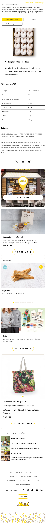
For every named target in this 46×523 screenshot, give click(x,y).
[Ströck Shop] (23, 320)
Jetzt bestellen (23, 424)
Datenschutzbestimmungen (34, 3)
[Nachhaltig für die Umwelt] (23, 221)
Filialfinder (23, 198)
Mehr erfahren (24, 252)
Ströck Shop (7, 336)
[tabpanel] (23, 282)
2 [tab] (16, 302)
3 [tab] (18, 302)
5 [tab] (23, 302)
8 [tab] (30, 302)
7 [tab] (28, 302)
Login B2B (23, 496)
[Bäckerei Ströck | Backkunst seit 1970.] (23, 504)
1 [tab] (13, 302)
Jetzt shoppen (24, 348)
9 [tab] (32, 302)
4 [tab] (21, 302)
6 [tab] (25, 302)
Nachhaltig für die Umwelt (13, 237)
